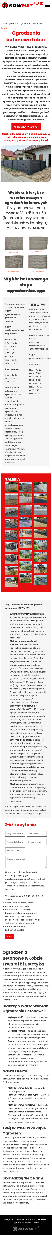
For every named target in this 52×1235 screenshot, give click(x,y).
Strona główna (8, 23)
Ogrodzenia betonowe (30, 23)
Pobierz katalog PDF (26, 126)
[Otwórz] (47, 5)
